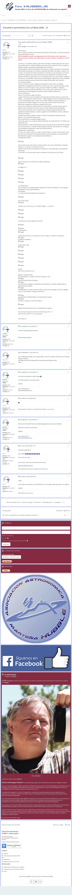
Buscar (29, 35)
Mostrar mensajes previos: (14, 502)
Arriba (68, 824)
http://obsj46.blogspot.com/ (25, 465)
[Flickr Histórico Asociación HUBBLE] (40, 881)
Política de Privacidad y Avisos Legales (14, 867)
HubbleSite (7, 859)
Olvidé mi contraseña (7, 535)
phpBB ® (28, 876)
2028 (9, 456)
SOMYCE (6, 853)
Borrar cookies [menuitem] (59, 824)
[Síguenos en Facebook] (31, 881)
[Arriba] (69, 321)
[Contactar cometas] (8, 345)
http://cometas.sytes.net (24, 337)
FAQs (5, 871)
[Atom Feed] (36, 881)
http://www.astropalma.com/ (26, 271)
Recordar (4, 538)
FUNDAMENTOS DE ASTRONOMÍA (16, 20)
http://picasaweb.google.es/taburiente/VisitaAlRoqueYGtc (34, 312)
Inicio (4, 20)
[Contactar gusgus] (8, 58)
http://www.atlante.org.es (25, 390)
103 (9, 362)
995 (9, 486)
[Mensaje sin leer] (19, 46)
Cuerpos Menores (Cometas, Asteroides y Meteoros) (42, 20)
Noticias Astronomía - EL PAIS (11, 861)
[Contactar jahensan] (8, 391)
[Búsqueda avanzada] (69, 15)
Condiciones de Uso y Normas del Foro (14, 869)
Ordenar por (37, 502)
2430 (9, 408)
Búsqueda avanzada (32, 35)
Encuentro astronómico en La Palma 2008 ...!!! (25, 27)
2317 (9, 52)
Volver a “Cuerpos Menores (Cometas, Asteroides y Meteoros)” (21, 515)
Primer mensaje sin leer (48, 35)
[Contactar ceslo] (8, 464)
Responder (8, 35)
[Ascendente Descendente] (57, 502)
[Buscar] (66, 15)
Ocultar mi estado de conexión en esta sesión (14, 540)
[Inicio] (36, 6)
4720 (9, 339)
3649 (9, 385)
